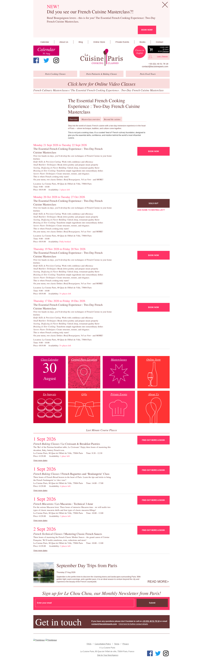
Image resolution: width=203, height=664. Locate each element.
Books (142, 42)
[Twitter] (46, 60)
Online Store (99, 42)
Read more (157, 581)
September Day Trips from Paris (87, 565)
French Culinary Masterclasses (51, 90)
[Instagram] (56, 60)
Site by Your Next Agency (107, 655)
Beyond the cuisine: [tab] (112, 119)
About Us (63, 42)
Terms (116, 644)
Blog (81, 42)
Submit (152, 603)
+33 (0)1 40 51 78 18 (158, 64)
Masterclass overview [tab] (91, 119)
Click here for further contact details (133, 624)
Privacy (126, 644)
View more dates (40, 461)
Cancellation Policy (103, 644)
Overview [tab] (73, 119)
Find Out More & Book (153, 440)
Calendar (44, 42)
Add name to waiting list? (151, 210)
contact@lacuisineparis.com (155, 66)
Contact (159, 42)
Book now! (147, 30)
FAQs (89, 644)
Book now (153, 151)
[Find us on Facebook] (36, 60)
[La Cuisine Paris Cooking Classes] (101, 57)
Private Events (122, 42)
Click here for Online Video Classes (101, 83)
